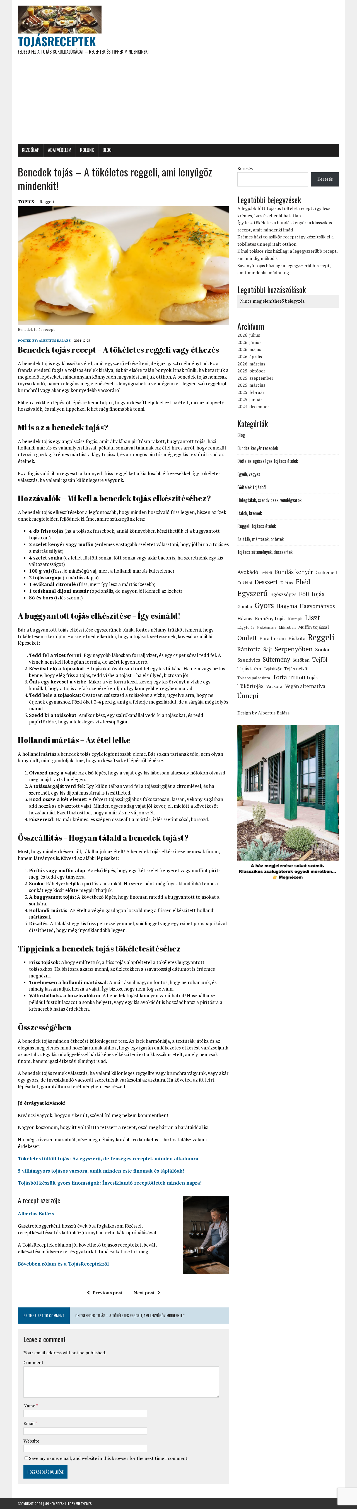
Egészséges (283, 594)
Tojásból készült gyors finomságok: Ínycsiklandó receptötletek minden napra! (110, 1183)
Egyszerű (252, 593)
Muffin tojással (313, 627)
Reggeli (47, 201)
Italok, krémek (249, 513)
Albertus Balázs (55, 340)
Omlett (247, 638)
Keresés (245, 168)
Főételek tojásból (251, 487)
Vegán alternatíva (305, 686)
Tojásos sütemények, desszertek (265, 552)
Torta (279, 677)
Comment (33, 1362)
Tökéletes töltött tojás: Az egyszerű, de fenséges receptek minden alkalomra (108, 1158)
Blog (107, 150)
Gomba (244, 606)
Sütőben (301, 660)
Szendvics (248, 659)
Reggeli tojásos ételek (256, 526)
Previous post (107, 1293)
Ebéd (303, 581)
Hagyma (286, 606)
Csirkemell (326, 572)
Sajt (267, 649)
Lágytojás (245, 627)
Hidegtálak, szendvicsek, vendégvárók (269, 500)
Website (31, 1441)
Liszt (312, 618)
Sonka (322, 649)
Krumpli (295, 618)
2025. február (250, 392)
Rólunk (87, 150)
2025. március (251, 385)
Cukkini (244, 583)
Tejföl (319, 659)
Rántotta (249, 649)
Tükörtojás (250, 686)
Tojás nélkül (296, 669)
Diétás (286, 583)
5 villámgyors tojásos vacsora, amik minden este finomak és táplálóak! (101, 1171)
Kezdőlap (30, 150)
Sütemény (276, 659)
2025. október (251, 371)
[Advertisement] (178, 102)
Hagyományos (317, 606)
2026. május (249, 349)
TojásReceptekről (88, 1264)
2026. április (249, 356)
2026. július (248, 335)
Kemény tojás (270, 618)
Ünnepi (247, 695)
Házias (244, 618)
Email (29, 1423)
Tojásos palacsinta (253, 677)
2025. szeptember (255, 378)
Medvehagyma (266, 628)
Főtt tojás (311, 594)
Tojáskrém (249, 668)
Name (29, 1406)
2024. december (253, 406)
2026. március (251, 364)
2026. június (249, 342)
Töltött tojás (304, 677)
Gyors (264, 605)
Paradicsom (272, 638)
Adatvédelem (59, 150)
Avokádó (247, 572)
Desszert (266, 582)
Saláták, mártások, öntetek (260, 539)
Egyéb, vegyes (248, 474)
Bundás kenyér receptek (257, 448)
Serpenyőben (294, 649)
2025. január (249, 399)
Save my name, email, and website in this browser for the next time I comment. (109, 1458)
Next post (144, 1293)
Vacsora (274, 686)
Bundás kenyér (293, 572)
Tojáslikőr (272, 668)
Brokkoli (266, 573)
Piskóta (296, 638)
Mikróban (287, 627)
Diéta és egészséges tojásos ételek (267, 461)
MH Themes (84, 1503)
